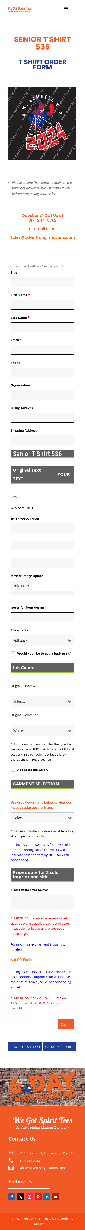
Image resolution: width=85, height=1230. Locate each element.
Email (16, 340)
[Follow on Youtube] (55, 1196)
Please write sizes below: (29, 890)
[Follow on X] (20, 1196)
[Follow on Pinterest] (38, 1196)
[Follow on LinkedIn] (46, 1196)
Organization (20, 385)
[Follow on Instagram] (29, 1196)
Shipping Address (24, 430)
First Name (20, 295)
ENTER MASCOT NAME (25, 518)
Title (14, 272)
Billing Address (22, 408)
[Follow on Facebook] (11, 1196)
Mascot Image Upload (27, 576)
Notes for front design (27, 607)
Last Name (20, 318)
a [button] (66, 9)
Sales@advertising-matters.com (42, 237)
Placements (19, 630)
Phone (17, 363)
